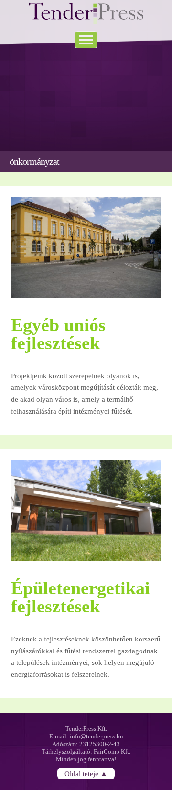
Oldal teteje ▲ (86, 773)
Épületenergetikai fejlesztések (80, 597)
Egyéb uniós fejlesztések (58, 334)
